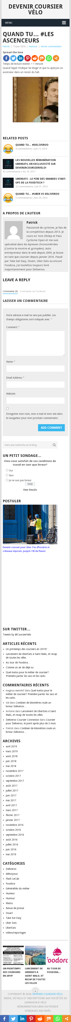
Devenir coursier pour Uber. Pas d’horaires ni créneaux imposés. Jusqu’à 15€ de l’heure (26, 549)
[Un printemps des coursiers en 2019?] (13, 955)
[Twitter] (13, 58)
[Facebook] (6, 58)
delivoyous (12, 873)
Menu (8, 22)
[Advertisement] (30, 593)
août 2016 (11, 839)
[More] (56, 58)
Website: (11, 393)
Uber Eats (11, 922)
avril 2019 (11, 746)
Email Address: (15, 377)
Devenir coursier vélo (35, 9)
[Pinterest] (27, 58)
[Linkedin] (20, 58)
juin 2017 (11, 795)
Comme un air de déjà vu (19, 667)
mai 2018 (11, 766)
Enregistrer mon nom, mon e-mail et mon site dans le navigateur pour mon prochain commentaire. (34, 415)
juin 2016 (11, 849)
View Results (30, 489)
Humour (33, 46)
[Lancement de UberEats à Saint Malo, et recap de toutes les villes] (35, 955)
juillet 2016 (12, 844)
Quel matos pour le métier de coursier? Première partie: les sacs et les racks (31, 694)
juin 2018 (11, 761)
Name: (10, 361)
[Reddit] (34, 58)
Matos (9, 903)
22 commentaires (24, 186)
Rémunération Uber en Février (37, 1006)
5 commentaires (23, 198)
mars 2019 (12, 751)
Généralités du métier (17, 888)
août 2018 (11, 756)
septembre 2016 (15, 834)
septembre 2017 (15, 780)
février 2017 (12, 815)
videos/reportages (16, 932)
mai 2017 (11, 800)
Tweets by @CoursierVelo (17, 634)
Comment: (12, 327)
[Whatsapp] (49, 58)
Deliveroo (11, 868)
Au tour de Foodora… (18, 662)
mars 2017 (12, 810)
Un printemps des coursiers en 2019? (26, 649)
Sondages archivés (38, 1010)
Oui (11, 470)
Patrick (6, 46)
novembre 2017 (14, 770)
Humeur (10, 893)
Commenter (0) (10, 291)
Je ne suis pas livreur (20, 480)
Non (11, 475)
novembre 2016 (14, 824)
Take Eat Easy (13, 917)
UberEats (11, 927)
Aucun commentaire (51, 46)
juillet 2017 (12, 790)
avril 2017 (11, 805)
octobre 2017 (13, 775)
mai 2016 (11, 854)
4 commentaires (23, 149)
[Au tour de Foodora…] (57, 955)
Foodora (10, 883)
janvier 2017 (13, 820)
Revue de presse (15, 908)
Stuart (9, 913)
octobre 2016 (13, 829)
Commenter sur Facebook (33, 291)
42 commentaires (11, 171)
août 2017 (11, 785)
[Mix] (42, 58)
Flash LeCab (12, 878)
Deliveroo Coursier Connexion (22, 719)
